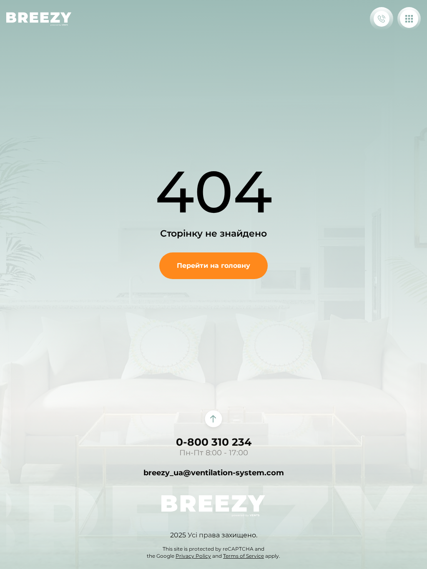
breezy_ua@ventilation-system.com (213, 472)
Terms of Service (243, 556)
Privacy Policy (193, 556)
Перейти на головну (213, 266)
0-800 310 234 (213, 442)
